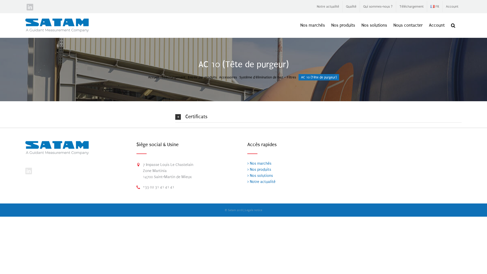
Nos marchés (260, 163)
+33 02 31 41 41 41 (158, 187)
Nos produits (260, 169)
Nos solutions (261, 175)
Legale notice (253, 210)
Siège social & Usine (157, 144)
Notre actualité (262, 181)
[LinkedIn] (28, 171)
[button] (453, 25)
